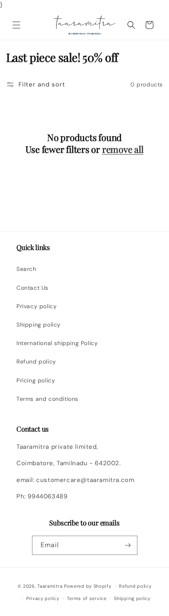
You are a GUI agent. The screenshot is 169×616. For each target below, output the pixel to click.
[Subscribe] (128, 545)
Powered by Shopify (88, 586)
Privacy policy (36, 306)
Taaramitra (49, 586)
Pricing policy (35, 380)
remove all (123, 149)
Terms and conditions (47, 398)
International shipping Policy (57, 343)
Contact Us (32, 287)
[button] (16, 25)
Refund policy (36, 361)
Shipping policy (38, 324)
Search (26, 269)
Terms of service (86, 598)
